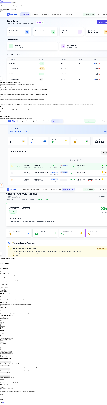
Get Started (2, 342)
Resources (7, 2)
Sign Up (12, 2)
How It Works (4, 2)
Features (1, 2)
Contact (3, 402)
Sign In (10, 2)
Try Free (15, 2)
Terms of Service (4, 401)
